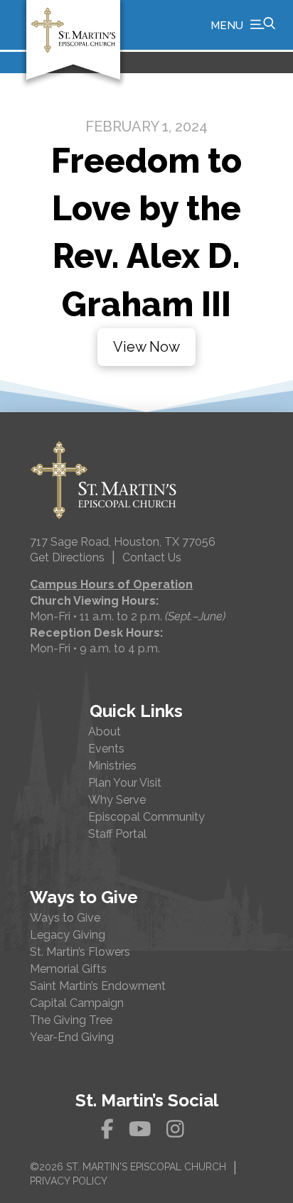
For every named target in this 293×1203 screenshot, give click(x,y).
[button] (243, 25)
